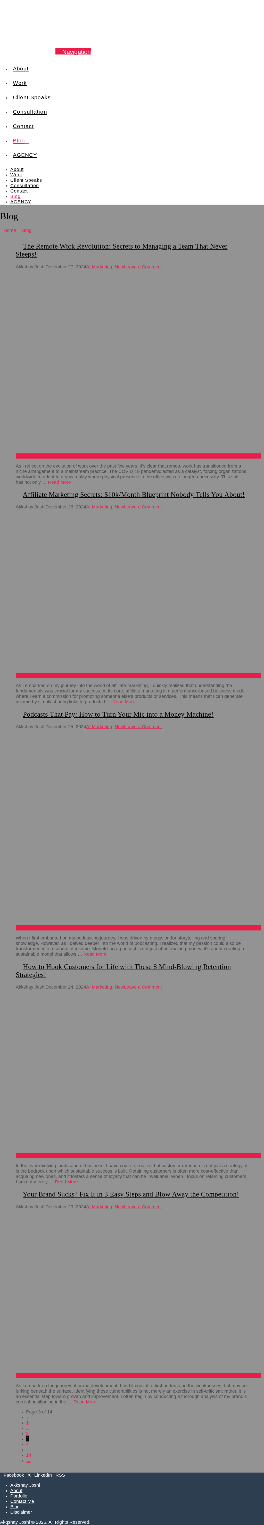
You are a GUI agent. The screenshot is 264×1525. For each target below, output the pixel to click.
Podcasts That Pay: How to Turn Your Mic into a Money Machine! (118, 714)
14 (28, 1455)
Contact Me (22, 1501)
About (16, 1490)
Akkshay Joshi (25, 1485)
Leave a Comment (143, 266)
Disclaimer (21, 1512)
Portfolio (18, 1496)
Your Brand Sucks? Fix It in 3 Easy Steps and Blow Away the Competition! (131, 1194)
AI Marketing (99, 266)
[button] (73, 51)
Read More (59, 482)
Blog (15, 1506)
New (119, 266)
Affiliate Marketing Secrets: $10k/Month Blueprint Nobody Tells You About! (134, 494)
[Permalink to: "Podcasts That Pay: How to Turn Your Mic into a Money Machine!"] (138, 927)
